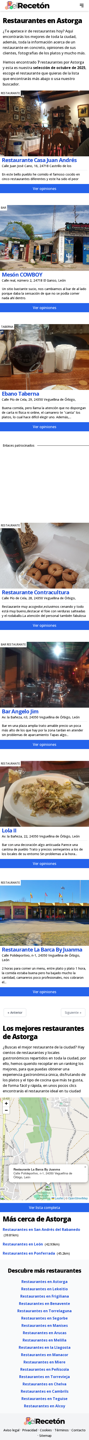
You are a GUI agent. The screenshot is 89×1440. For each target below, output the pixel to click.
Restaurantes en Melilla (44, 1340)
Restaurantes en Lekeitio (44, 1288)
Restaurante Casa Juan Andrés (39, 160)
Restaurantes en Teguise (44, 1398)
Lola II (9, 830)
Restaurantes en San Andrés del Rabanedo (41, 1229)
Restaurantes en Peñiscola (44, 1369)
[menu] (81, 5)
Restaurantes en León (23, 1244)
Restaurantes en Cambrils (44, 1391)
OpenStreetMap (78, 1198)
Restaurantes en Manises (44, 1325)
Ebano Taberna (20, 393)
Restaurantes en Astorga (44, 1281)
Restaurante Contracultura (35, 592)
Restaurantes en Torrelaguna (44, 1310)
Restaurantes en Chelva (44, 1384)
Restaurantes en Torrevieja (44, 1376)
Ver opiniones (44, 188)
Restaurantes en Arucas (44, 1332)
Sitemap (45, 1435)
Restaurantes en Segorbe (44, 1318)
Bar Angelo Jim (20, 711)
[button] (48, 1188)
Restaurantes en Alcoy (44, 1405)
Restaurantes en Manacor (44, 1354)
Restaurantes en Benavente (44, 1303)
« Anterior (15, 1012)
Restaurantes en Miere (44, 1362)
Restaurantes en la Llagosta (45, 1347)
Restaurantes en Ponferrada (29, 1253)
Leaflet (58, 1198)
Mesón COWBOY (22, 274)
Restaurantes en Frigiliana (44, 1296)
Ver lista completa (44, 1207)
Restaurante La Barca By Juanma (42, 949)
